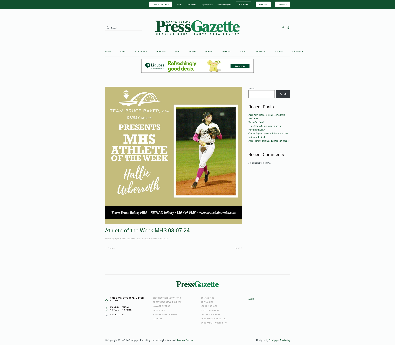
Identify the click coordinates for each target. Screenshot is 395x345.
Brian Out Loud (256, 122)
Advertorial (297, 51)
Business (226, 51)
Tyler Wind (120, 238)
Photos (180, 4)
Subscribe (263, 4)
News (123, 51)
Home (108, 51)
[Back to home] (197, 27)
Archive (279, 51)
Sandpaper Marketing (279, 340)
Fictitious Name (224, 4)
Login (251, 298)
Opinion (209, 51)
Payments (283, 4)
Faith (177, 51)
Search (251, 88)
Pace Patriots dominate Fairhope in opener (268, 140)
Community (141, 51)
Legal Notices (207, 4)
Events (192, 51)
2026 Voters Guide (161, 4)
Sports (243, 51)
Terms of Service (185, 340)
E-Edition (243, 4)
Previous (111, 247)
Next (237, 247)
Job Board (191, 4)
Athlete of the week (159, 238)
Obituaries (161, 51)
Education (261, 51)
